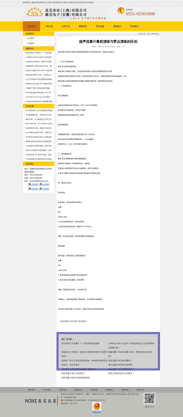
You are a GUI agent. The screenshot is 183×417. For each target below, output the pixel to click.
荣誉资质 (125, 390)
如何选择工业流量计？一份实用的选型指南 (80, 343)
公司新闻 (30, 38)
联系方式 (140, 390)
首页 (149, 34)
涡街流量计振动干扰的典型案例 (75, 377)
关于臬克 (47, 390)
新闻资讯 (83, 26)
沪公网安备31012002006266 (75, 400)
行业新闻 (30, 43)
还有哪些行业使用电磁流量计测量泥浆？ (79, 369)
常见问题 (100, 26)
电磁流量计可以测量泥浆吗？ (121, 369)
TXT (75, 403)
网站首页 (31, 390)
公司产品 (66, 26)
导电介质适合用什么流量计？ (121, 373)
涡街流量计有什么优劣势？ (73, 373)
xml (71, 403)
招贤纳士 (117, 26)
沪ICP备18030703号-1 (97, 400)
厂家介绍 (49, 26)
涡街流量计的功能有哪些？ (120, 360)
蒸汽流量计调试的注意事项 (120, 365)
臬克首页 (31, 26)
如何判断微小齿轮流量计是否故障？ (73, 321)
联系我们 (134, 26)
